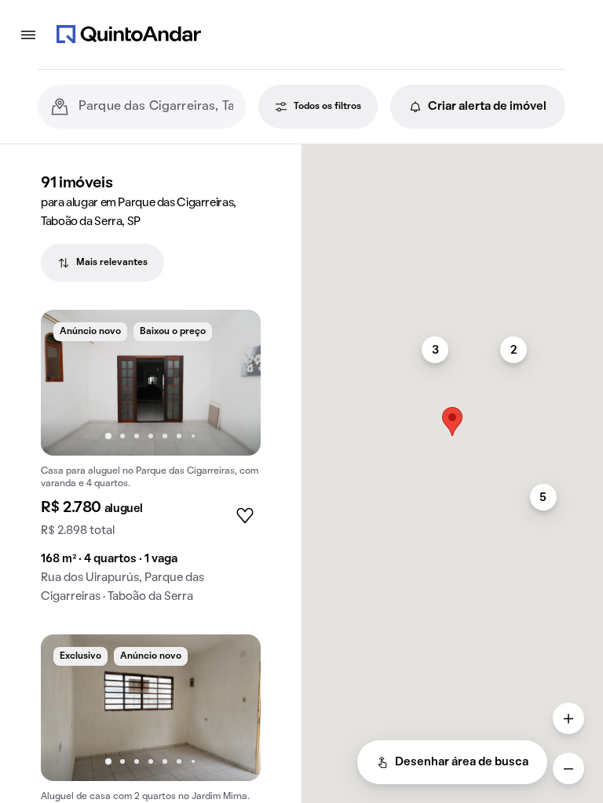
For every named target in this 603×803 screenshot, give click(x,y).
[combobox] (156, 106)
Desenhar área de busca (461, 762)
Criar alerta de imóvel (487, 106)
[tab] (102, 263)
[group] (151, 463)
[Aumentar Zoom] (568, 718)
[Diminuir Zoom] (568, 768)
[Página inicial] (129, 34)
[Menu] (28, 34)
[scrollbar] (452, 151)
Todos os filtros (327, 107)
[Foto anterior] (69, 382)
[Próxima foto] (232, 382)
